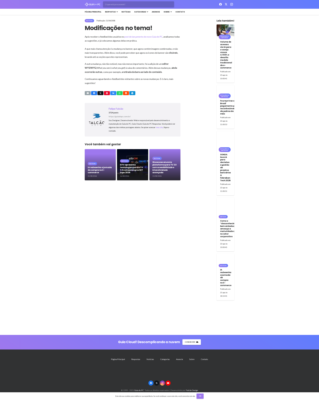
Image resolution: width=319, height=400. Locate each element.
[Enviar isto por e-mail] (88, 93)
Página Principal (118, 359)
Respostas (135, 359)
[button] (117, 12)
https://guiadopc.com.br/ (120, 116)
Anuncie (179, 359)
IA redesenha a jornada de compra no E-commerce (100, 170)
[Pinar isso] (107, 93)
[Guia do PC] (92, 4)
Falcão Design (192, 390)
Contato (204, 359)
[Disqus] (132, 221)
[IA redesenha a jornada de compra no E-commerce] (225, 260)
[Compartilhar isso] (94, 93)
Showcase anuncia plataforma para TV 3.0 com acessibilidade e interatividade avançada (164, 167)
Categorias (165, 359)
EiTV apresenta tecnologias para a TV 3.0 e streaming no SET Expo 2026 (131, 168)
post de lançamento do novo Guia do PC (143, 36)
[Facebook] (220, 4)
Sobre (191, 359)
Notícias (150, 359)
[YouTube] (168, 383)
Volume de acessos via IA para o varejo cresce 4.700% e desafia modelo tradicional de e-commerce (226, 54)
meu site (159, 127)
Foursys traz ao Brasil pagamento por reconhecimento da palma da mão (228, 107)
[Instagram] (231, 4)
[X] (226, 4)
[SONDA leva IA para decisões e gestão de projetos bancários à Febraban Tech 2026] (225, 140)
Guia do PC (139, 390)
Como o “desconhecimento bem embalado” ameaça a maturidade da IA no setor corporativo (230, 228)
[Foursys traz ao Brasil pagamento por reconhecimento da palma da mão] (225, 90)
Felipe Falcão (116, 108)
